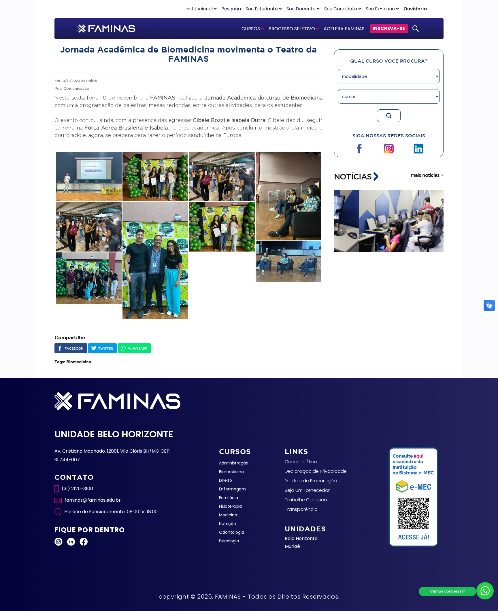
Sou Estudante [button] (262, 8)
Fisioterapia (230, 506)
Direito (225, 480)
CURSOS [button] (251, 28)
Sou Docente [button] (301, 8)
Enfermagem (232, 489)
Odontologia (231, 532)
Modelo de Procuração (311, 480)
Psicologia (229, 541)
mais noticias (427, 175)
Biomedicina (231, 472)
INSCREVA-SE (389, 28)
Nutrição (227, 523)
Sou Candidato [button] (341, 8)
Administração (233, 463)
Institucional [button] (199, 8)
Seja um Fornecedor (307, 490)
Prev (341, 231)
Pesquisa (231, 8)
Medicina (228, 515)
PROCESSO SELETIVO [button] (292, 28)
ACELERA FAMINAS (344, 29)
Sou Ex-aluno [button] (381, 8)
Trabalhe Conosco (306, 499)
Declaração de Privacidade (316, 471)
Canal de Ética (301, 461)
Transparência (301, 509)
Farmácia (228, 498)
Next (436, 231)
